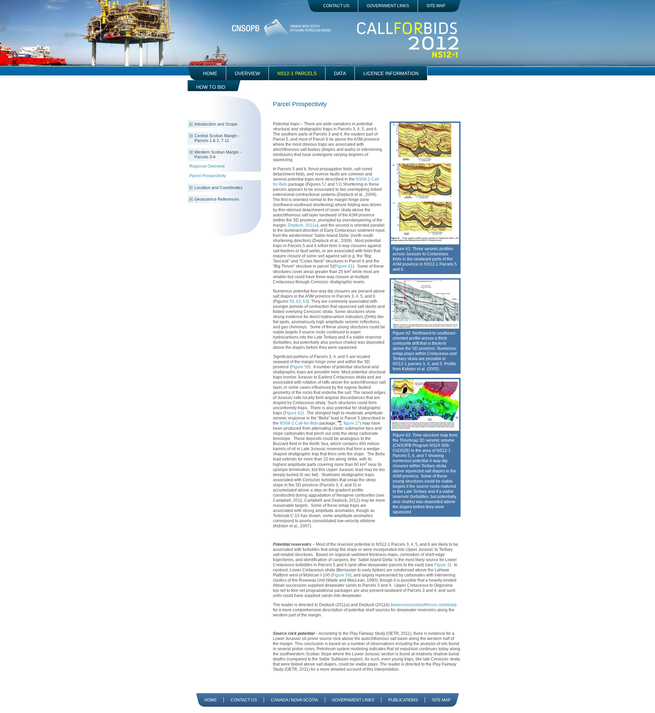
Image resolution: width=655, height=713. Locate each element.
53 (338, 184)
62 (298, 301)
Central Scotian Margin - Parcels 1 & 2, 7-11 (216, 138)
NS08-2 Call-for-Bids (299, 423)
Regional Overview (207, 166)
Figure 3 (442, 564)
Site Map (435, 5)
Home (210, 73)
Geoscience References (216, 199)
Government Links (388, 5)
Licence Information (391, 73)
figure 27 (352, 423)
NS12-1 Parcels (297, 73)
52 (324, 184)
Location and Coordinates (218, 187)
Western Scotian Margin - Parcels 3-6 (217, 154)
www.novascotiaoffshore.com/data (423, 604)
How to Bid (210, 87)
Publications (403, 700)
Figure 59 (300, 367)
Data (340, 73)
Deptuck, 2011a (302, 225)
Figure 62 (293, 413)
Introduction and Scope (215, 124)
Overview (247, 73)
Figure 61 (344, 266)
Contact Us (336, 5)
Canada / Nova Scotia (294, 700)
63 (305, 301)
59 (291, 301)
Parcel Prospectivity (207, 175)
